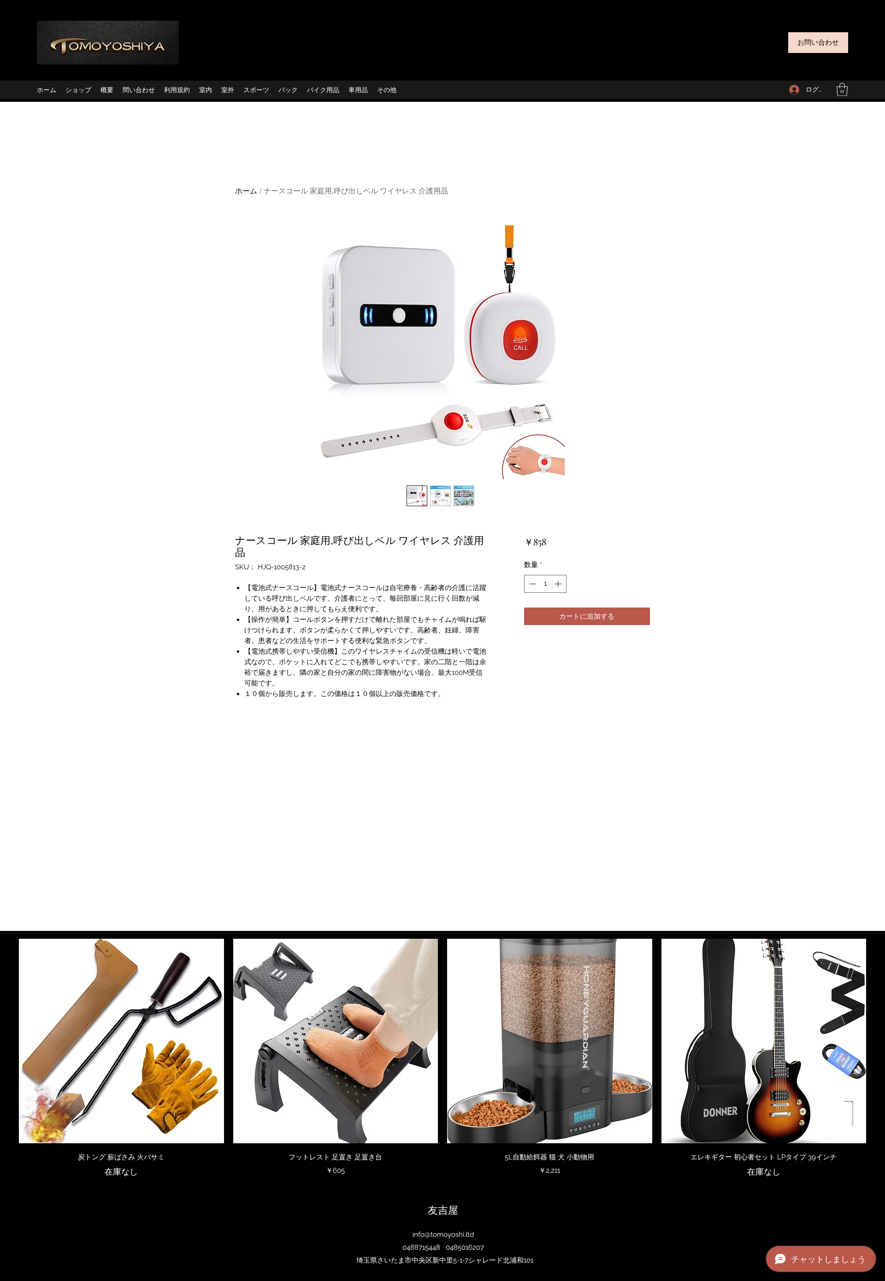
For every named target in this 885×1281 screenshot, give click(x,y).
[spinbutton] (545, 583)
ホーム (246, 190)
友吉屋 (443, 1210)
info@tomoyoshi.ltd (443, 1234)
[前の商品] (5, 1040)
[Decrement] (531, 583)
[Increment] (559, 583)
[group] (442, 1058)
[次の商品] (879, 1040)
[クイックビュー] (121, 1041)
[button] (842, 89)
